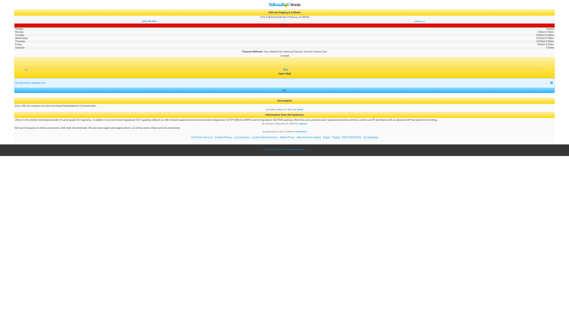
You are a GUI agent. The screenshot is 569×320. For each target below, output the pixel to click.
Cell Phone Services (202, 137)
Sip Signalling (370, 137)
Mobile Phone (287, 137)
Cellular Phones (223, 137)
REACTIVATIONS (351, 137)
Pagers (326, 137)
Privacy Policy (270, 149)
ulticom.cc (419, 21)
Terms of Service (285, 149)
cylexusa (303, 124)
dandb (300, 109)
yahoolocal (301, 132)
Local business (242, 137)
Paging (336, 137)
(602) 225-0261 (149, 21)
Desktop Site (299, 149)
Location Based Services (265, 137)
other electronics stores (309, 137)
